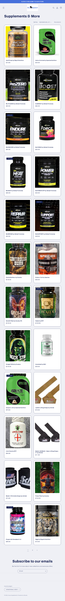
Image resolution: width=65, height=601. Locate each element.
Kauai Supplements (13, 595)
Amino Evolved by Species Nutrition (46, 60)
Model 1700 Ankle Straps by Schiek (16, 496)
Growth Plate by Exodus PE (14, 321)
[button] (3, 8)
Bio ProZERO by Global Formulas (15, 103)
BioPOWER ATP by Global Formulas (45, 190)
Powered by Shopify (22, 595)
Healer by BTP (39, 321)
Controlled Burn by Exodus (14, 277)
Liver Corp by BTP (11, 451)
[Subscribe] (45, 571)
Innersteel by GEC (40, 364)
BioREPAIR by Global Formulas (15, 234)
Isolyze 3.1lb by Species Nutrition (16, 407)
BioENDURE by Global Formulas (15, 147)
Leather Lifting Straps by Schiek (44, 407)
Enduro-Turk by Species (42, 277)
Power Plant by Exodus (42, 496)
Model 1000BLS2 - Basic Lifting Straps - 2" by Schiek (47, 452)
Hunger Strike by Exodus (13, 364)
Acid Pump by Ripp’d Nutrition (15, 60)
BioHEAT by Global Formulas (14, 190)
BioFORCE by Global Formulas (44, 147)
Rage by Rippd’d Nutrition (43, 539)
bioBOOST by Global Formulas (44, 103)
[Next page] (37, 550)
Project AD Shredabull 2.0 (13, 539)
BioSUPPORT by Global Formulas (45, 234)
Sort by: (36, 22)
